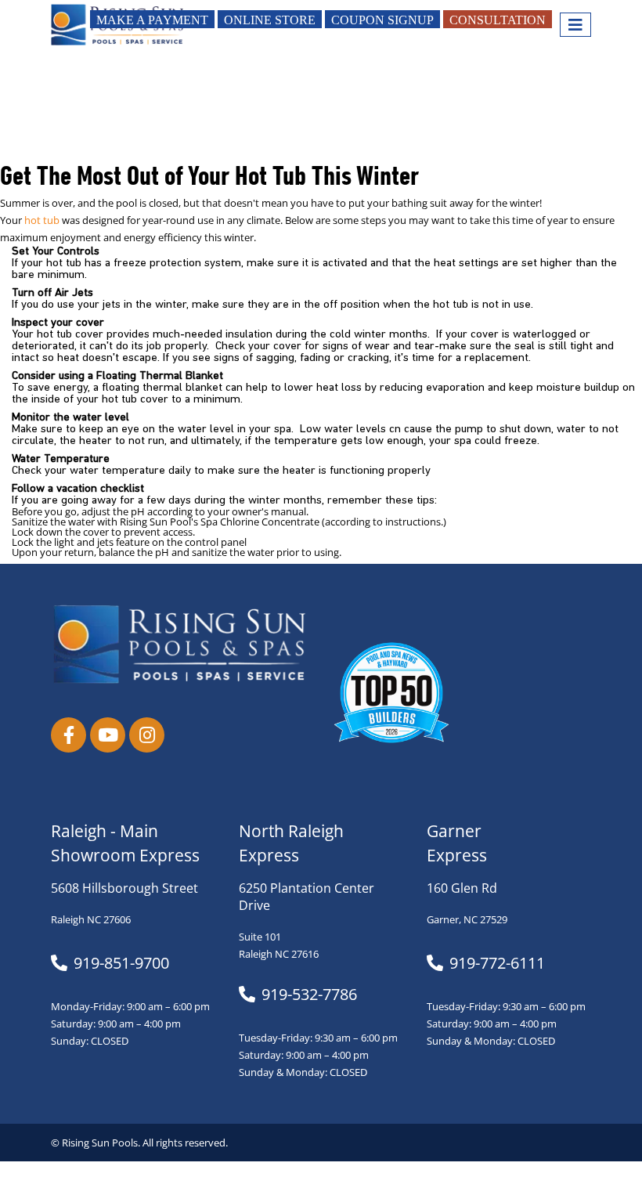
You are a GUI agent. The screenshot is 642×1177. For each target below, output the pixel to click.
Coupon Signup (382, 20)
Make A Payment (152, 20)
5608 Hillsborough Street (124, 888)
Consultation (497, 20)
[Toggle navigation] (575, 25)
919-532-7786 (309, 994)
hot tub (42, 220)
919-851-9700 (121, 963)
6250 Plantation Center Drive (306, 896)
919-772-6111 (497, 963)
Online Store (270, 20)
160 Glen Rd (462, 888)
